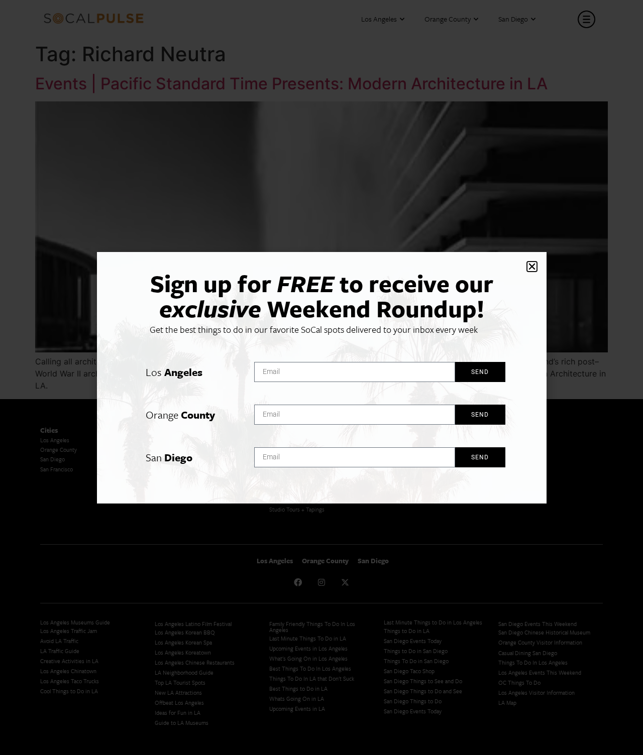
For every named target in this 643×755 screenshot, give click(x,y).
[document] (321, 377)
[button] (532, 266)
